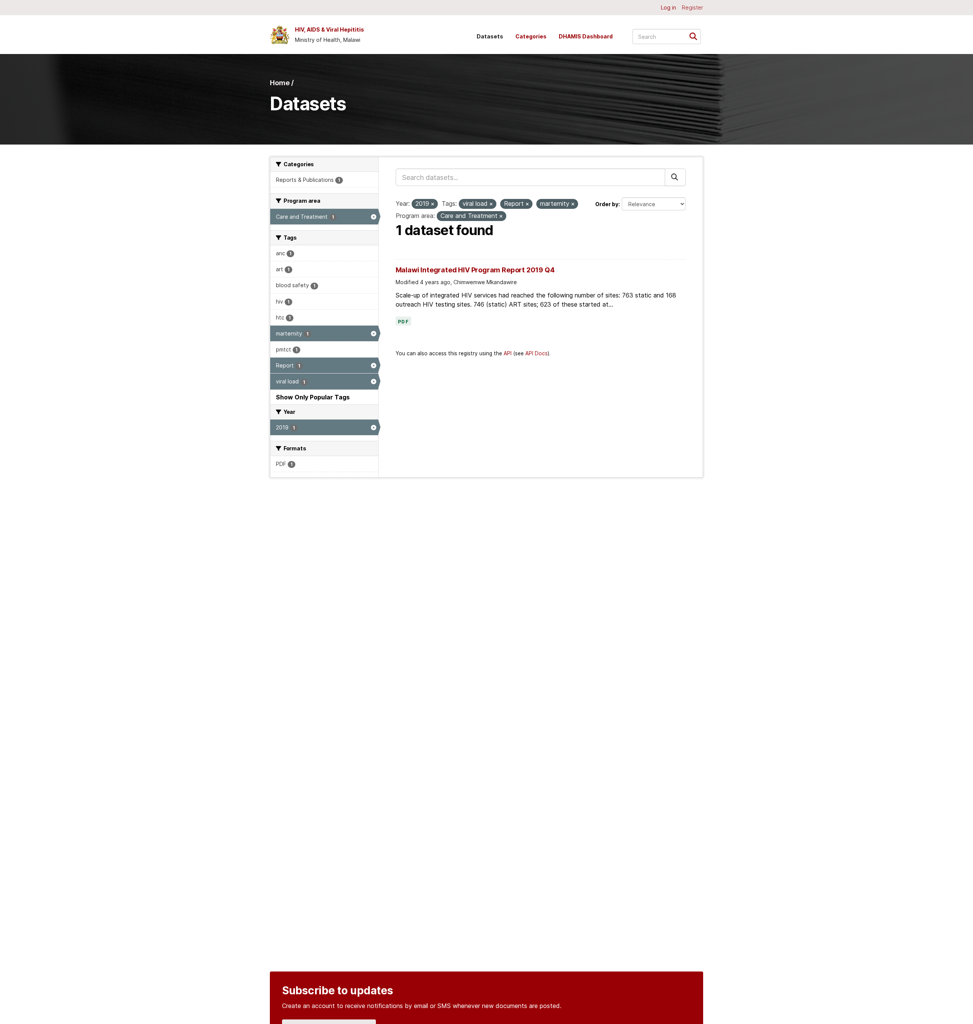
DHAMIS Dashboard (586, 36)
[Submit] (696, 36)
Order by (606, 204)
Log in (668, 7)
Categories (531, 36)
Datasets (490, 36)
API (508, 353)
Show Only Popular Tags (313, 397)
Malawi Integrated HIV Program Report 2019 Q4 (475, 270)
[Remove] (432, 204)
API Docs (536, 353)
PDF (403, 322)
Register (692, 7)
